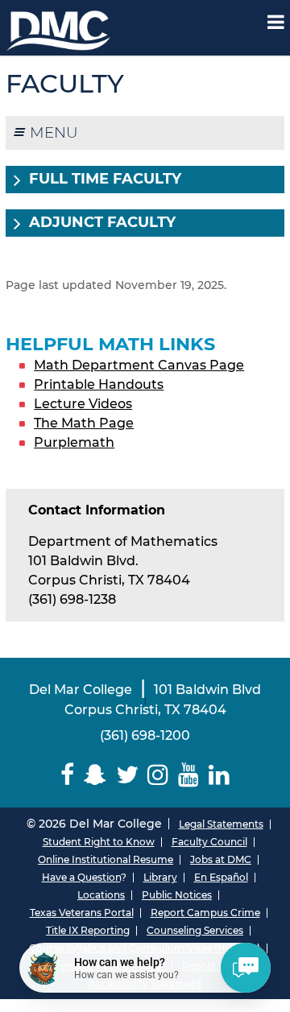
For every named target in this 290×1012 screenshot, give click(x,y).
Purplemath (74, 442)
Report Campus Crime (205, 913)
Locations (101, 895)
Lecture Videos (83, 403)
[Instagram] (158, 774)
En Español (221, 877)
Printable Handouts (99, 384)
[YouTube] (188, 774)
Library (160, 877)
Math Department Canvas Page (139, 365)
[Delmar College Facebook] (67, 774)
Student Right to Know (99, 842)
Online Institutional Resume (105, 859)
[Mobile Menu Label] (275, 22)
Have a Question (81, 877)
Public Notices (177, 895)
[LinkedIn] (219, 774)
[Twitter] (127, 774)
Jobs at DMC (220, 859)
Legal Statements (221, 824)
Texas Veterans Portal (82, 913)
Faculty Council (209, 842)
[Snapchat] (95, 774)
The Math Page (84, 423)
